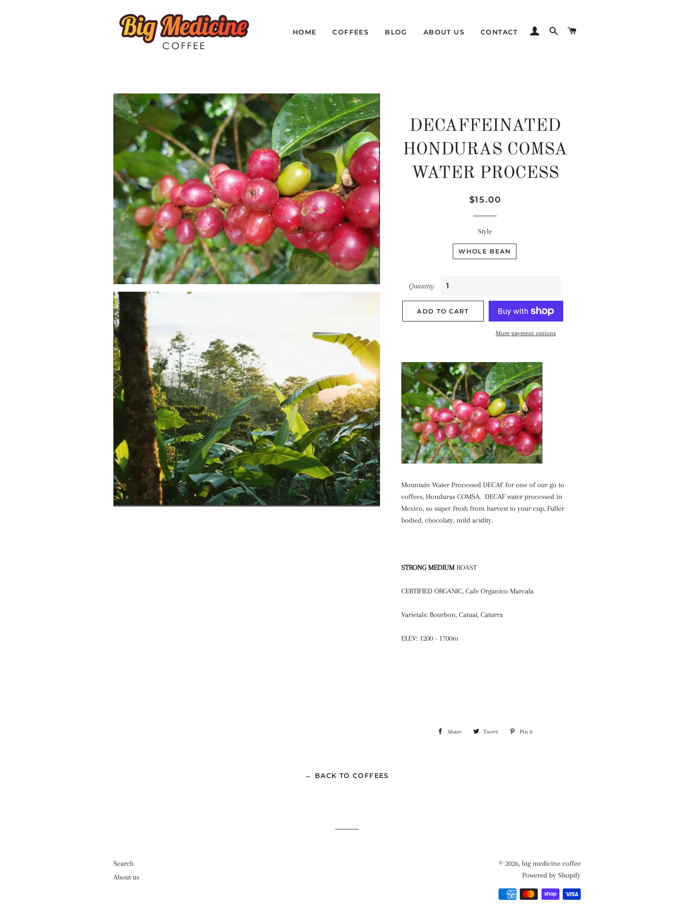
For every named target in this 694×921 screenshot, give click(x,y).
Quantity (421, 286)
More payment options (526, 333)
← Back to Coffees (347, 775)
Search (123, 863)
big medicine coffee (551, 863)
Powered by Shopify (551, 875)
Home (305, 32)
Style (485, 231)
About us (444, 32)
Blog (396, 32)
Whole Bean (484, 251)
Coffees (350, 32)
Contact (499, 32)
